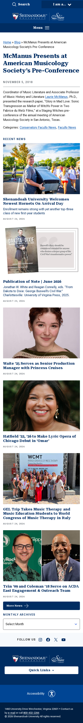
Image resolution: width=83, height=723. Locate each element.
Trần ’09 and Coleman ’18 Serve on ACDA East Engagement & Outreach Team (41, 588)
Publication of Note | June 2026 (32, 281)
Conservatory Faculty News (38, 127)
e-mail (11, 712)
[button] (21, 4)
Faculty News (67, 127)
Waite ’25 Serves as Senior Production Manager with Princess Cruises (39, 365)
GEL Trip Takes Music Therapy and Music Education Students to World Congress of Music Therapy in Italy (37, 513)
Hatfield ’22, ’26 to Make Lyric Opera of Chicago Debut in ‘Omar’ (39, 438)
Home (7, 42)
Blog (17, 42)
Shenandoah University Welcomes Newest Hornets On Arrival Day (36, 201)
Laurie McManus (56, 97)
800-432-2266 (31, 712)
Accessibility (35, 693)
